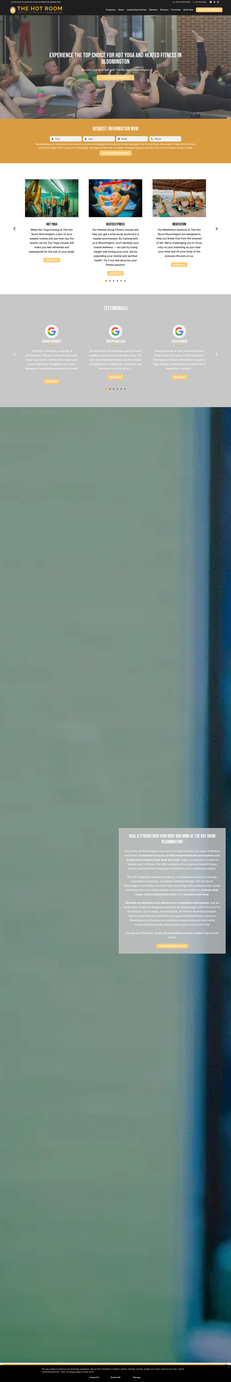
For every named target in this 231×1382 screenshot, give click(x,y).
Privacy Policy (75, 1372)
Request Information (209, 10)
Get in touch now (182, 2)
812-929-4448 (200, 2)
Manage (136, 1377)
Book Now (188, 9)
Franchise (176, 9)
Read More (52, 381)
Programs (110, 9)
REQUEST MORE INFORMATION (172, 946)
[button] (14, 229)
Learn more (51, 260)
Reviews (164, 9)
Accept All (94, 1377)
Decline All (115, 1377)
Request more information (115, 78)
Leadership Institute (136, 9)
